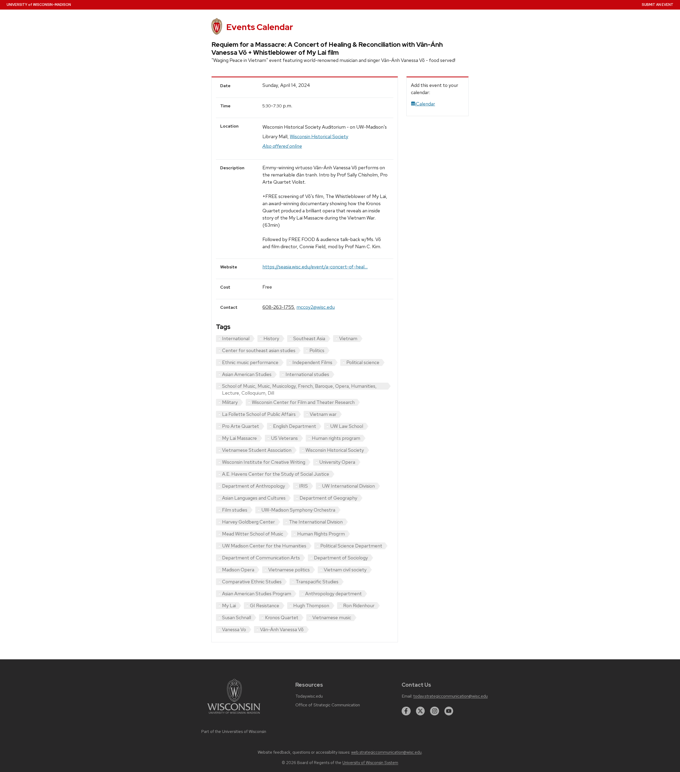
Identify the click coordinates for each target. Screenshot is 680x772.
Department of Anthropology (253, 486)
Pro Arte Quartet (240, 426)
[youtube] (448, 711)
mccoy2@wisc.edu (315, 307)
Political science (362, 362)
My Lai (229, 605)
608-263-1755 (278, 307)
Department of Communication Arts (261, 558)
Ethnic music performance (250, 362)
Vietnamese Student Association (256, 450)
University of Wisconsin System (370, 762)
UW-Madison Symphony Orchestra (298, 510)
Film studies (234, 510)
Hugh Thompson (311, 605)
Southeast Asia (309, 338)
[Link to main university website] (233, 715)
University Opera (337, 462)
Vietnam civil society (345, 570)
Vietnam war (323, 414)
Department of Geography (328, 498)
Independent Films (312, 362)
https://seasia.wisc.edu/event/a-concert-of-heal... (315, 267)
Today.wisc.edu (309, 696)
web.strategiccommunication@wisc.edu (386, 752)
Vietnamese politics (289, 570)
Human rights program (336, 438)
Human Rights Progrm (321, 534)
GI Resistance (264, 605)
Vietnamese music (331, 617)
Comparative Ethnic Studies (252, 582)
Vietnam (348, 338)
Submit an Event (657, 4)
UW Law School (346, 426)
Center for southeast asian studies (258, 350)
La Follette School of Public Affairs (259, 414)
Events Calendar (259, 27)
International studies (307, 374)
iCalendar (425, 104)
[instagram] (434, 711)
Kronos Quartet (281, 617)
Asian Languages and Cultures (254, 498)
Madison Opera (238, 570)
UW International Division (348, 486)
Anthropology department (333, 593)
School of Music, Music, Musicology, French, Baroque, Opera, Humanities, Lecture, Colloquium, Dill (299, 386)
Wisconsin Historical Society (319, 136)
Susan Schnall (236, 617)
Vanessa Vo (234, 629)
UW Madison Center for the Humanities (264, 546)
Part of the (233, 731)
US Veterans (284, 438)
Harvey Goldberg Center (248, 522)
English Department (294, 426)
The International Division (316, 522)
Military (230, 402)
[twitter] (420, 711)
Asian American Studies (246, 374)
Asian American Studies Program (256, 593)
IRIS (303, 486)
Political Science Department (351, 546)
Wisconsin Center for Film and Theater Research (303, 402)
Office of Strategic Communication (327, 705)
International (235, 338)
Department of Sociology (341, 558)
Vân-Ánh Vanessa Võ (282, 629)
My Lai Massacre (239, 438)
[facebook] (406, 711)
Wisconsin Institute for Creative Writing (263, 462)
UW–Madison (39, 4)
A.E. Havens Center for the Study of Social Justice (275, 474)
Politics (316, 350)
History (271, 338)
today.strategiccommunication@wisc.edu (450, 696)
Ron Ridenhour (359, 605)
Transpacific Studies (317, 582)
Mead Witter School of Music (252, 534)
